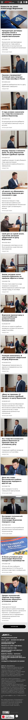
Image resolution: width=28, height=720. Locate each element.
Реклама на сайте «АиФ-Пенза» (11, 645)
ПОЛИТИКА (5, 620)
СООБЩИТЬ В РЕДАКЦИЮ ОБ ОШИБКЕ (12, 661)
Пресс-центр (5, 640)
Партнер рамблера (14, 712)
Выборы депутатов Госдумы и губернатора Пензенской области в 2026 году (13, 657)
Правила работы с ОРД (8, 648)
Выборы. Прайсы (7, 654)
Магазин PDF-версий (17, 640)
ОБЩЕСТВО (5, 88)
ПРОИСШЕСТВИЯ (7, 52)
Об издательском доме (9, 637)
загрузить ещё (14, 626)
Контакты (17, 654)
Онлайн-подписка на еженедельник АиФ (8, 642)
